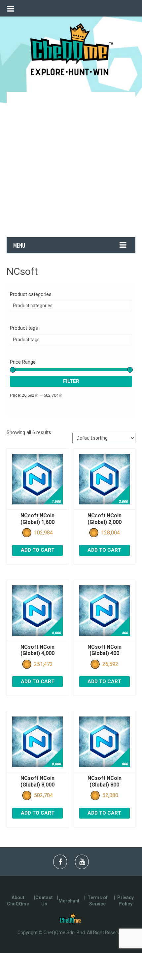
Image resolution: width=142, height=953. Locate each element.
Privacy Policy (125, 901)
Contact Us (44, 901)
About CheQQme (18, 901)
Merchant (69, 900)
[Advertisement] (71, 163)
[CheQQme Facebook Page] (60, 862)
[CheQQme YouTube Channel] (82, 862)
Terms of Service (98, 901)
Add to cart (37, 550)
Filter (71, 381)
